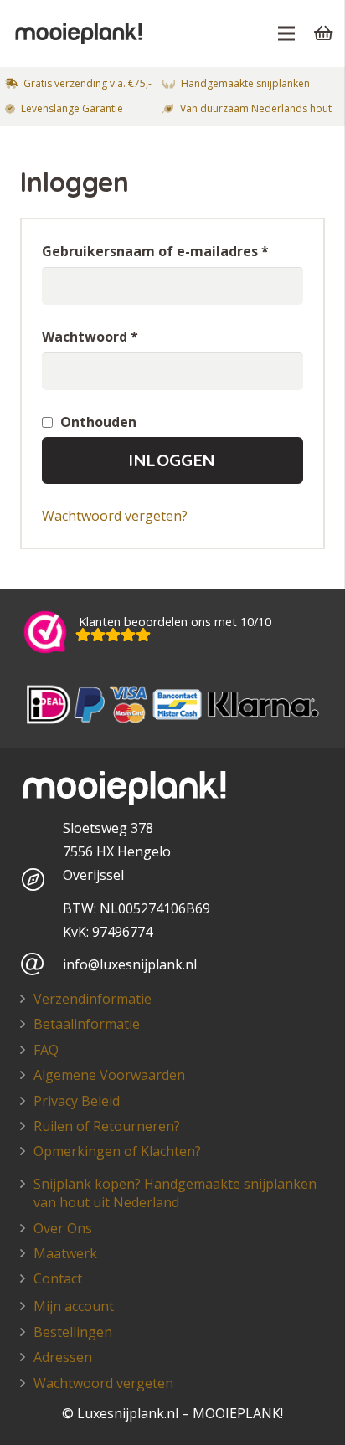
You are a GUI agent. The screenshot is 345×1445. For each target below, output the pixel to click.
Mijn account (73, 1306)
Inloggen (172, 460)
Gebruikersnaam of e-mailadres (155, 251)
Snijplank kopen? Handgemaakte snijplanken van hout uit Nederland (175, 1193)
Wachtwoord (90, 336)
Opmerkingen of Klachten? (117, 1151)
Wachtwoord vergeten (103, 1383)
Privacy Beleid (76, 1101)
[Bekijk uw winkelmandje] (324, 33)
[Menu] (286, 33)
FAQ (46, 1050)
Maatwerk (65, 1253)
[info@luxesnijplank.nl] (41, 964)
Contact (57, 1278)
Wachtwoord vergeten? (115, 516)
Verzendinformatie (92, 999)
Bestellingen (72, 1332)
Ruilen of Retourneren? (106, 1126)
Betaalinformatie (86, 1024)
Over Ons (62, 1228)
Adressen (62, 1357)
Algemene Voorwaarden (109, 1075)
